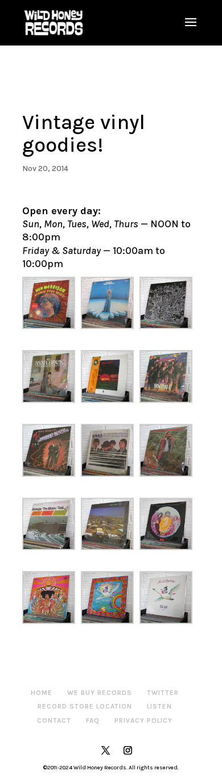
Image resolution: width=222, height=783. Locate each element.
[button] (51, 303)
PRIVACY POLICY (143, 720)
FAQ (93, 720)
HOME (41, 693)
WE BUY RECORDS (99, 693)
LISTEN (159, 706)
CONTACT (54, 720)
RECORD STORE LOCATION (85, 706)
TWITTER (163, 693)
